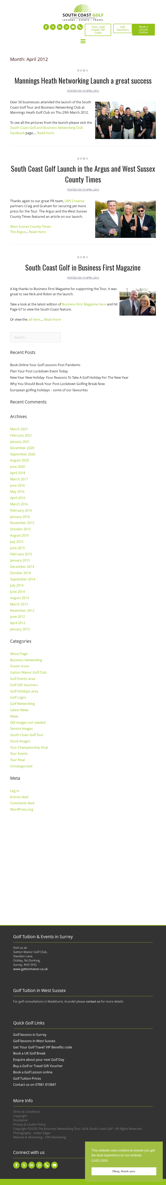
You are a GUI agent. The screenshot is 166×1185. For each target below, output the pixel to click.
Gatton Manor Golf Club (28, 672)
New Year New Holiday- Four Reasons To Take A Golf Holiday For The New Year (69, 377)
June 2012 (17, 616)
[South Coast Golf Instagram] (66, 27)
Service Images (21, 728)
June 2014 (17, 591)
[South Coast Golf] (83, 12)
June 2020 (17, 466)
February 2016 (21, 510)
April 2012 (17, 623)
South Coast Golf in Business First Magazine (83, 267)
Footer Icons (19, 666)
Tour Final (17, 760)
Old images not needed (28, 722)
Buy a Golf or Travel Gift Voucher (38, 1066)
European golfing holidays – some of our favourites (49, 390)
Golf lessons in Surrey (29, 1034)
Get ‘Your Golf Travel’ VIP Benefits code (42, 1047)
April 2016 (17, 498)
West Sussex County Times (30, 226)
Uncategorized (21, 766)
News (83, 70)
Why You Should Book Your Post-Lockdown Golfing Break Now (57, 384)
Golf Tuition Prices (27, 1078)
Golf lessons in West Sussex (34, 1041)
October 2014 (20, 573)
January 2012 (20, 629)
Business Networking (26, 660)
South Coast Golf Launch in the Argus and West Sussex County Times (83, 173)
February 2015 (21, 554)
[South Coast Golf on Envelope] (73, 27)
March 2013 (19, 604)
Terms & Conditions (26, 1112)
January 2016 (20, 516)
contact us (93, 1001)
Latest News (19, 710)
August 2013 (19, 598)
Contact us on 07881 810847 (34, 1084)
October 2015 (20, 529)
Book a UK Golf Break (29, 1053)
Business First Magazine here (84, 304)
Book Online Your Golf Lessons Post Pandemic (45, 365)
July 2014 (16, 585)
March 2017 (19, 479)
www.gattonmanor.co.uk (30, 969)
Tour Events (19, 753)
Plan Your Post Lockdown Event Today (39, 371)
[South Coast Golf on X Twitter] (53, 27)
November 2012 (22, 610)
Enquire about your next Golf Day (38, 1059)
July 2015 (16, 541)
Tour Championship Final (29, 747)
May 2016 (17, 491)
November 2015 (22, 523)
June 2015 (17, 548)
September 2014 (22, 579)
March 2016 (19, 504)
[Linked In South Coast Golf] (60, 27)
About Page (19, 653)
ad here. (34, 319)
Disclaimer (20, 1120)
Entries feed (19, 797)
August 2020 (19, 460)
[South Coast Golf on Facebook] (46, 27)
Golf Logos (18, 697)
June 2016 (17, 485)
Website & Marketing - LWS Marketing (39, 1137)
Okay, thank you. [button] (124, 1171)
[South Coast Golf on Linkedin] (31, 1165)
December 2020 (22, 448)
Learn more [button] (100, 1160)
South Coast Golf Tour (27, 735)
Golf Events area (22, 678)
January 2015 (20, 560)
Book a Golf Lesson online (32, 1072)
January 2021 (20, 441)
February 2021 (21, 435)
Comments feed (22, 803)
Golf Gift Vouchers (24, 685)
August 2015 (19, 535)
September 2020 (22, 454)
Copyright (20, 1116)
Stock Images (20, 741)
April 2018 (17, 473)
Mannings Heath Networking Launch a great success (83, 80)
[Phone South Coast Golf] (80, 27)
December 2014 (22, 566)
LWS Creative (74, 201)
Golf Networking (22, 703)
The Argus (18, 232)
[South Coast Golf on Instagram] (39, 1165)
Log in (14, 790)
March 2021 (19, 429)
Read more (45, 133)
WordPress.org (21, 809)
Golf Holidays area (24, 691)
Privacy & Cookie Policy (29, 1124)
